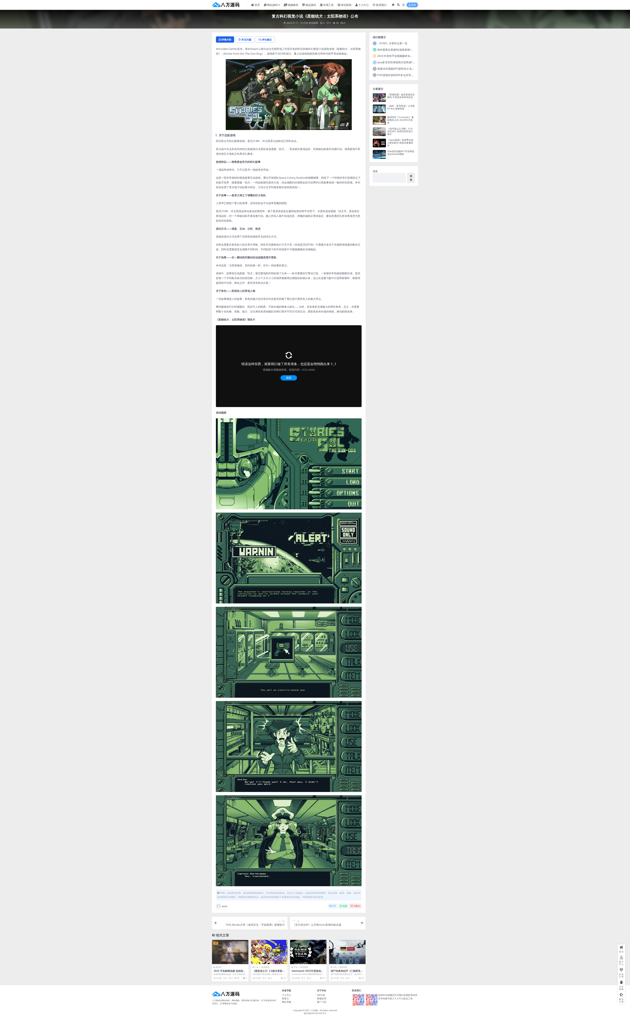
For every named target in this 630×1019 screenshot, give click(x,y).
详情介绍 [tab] (226, 39)
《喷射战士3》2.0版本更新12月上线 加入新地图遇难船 (269, 972)
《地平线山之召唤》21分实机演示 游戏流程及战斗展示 (400, 131)
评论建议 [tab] (267, 39)
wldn (224, 906)
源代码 (218, 967)
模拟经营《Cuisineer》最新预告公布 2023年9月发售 (400, 120)
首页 (257, 5)
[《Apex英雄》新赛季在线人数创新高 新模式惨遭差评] (379, 143)
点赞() (356, 906)
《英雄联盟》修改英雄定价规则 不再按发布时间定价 (401, 96)
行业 (306, 22)
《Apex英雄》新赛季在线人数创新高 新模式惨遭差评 (400, 142)
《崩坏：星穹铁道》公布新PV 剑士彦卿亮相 (401, 107)
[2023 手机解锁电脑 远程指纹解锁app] (230, 952)
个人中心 (363, 5)
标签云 (285, 998)
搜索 (375, 171)
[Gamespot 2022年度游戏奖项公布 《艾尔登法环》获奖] (308, 952)
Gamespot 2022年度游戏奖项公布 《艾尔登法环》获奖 (307, 972)
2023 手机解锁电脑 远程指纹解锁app (229, 972)
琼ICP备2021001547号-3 (315, 1013)
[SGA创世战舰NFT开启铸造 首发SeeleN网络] (379, 154)
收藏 (345, 906)
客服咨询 (321, 998)
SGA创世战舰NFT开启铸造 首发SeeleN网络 (400, 153)
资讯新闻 (346, 5)
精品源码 (310, 5)
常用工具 (328, 5)
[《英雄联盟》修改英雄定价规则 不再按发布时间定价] (379, 97)
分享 (334, 906)
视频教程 (293, 5)
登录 (413, 5)
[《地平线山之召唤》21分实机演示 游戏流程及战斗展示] (379, 131)
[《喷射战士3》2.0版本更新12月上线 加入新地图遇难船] (269, 952)
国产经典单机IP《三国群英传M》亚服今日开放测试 (347, 972)
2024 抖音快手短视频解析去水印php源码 (401, 56)
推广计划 (321, 1001)
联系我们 (381, 5)
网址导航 (286, 1001)
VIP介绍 (321, 995)
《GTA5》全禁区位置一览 (392, 43)
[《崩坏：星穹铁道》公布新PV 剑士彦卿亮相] (379, 109)
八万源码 (314, 1010)
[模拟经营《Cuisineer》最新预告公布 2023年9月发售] (379, 120)
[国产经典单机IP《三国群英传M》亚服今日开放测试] (347, 952)
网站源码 (272, 5)
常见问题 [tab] (246, 39)
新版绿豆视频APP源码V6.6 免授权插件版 (401, 68)
